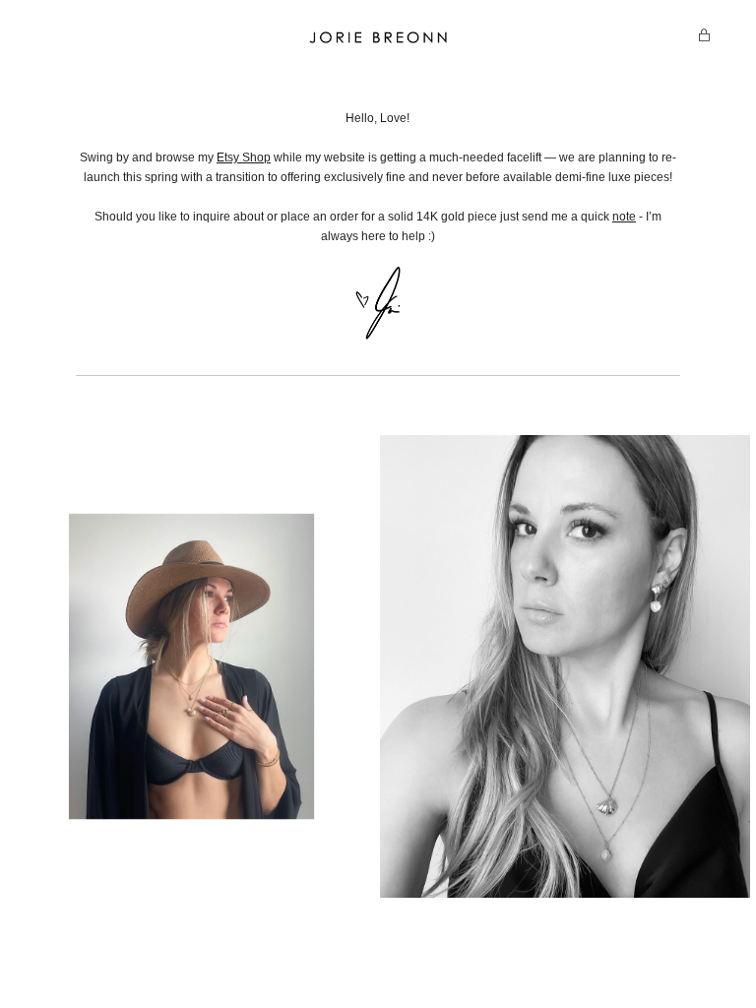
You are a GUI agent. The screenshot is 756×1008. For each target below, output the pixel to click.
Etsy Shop (244, 157)
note (624, 216)
